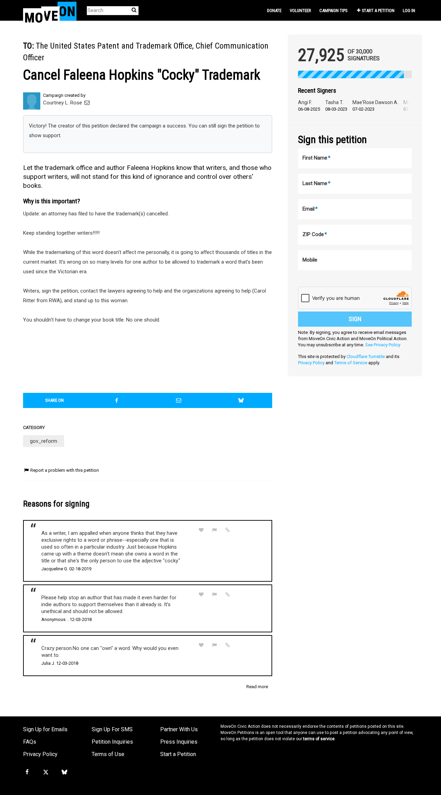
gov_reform (43, 441)
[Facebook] (27, 772)
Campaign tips (333, 10)
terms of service (319, 738)
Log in (409, 10)
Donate (274, 10)
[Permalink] (227, 530)
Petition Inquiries (112, 741)
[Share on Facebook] (116, 400)
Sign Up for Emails (45, 729)
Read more (257, 686)
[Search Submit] (134, 10)
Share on (54, 400)
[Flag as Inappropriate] (214, 530)
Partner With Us (179, 729)
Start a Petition (378, 10)
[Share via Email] (178, 400)
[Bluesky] (64, 772)
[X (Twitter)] (45, 772)
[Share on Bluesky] (241, 400)
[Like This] (201, 530)
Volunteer (300, 10)
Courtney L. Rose (63, 103)
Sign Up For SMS (112, 729)
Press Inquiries (178, 741)
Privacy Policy (311, 362)
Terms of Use (108, 754)
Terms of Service (350, 362)
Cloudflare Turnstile (366, 356)
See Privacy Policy (382, 344)
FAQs (29, 741)
